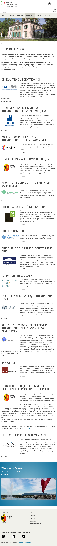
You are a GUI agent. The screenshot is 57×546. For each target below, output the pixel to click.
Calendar (32, 515)
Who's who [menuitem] (20, 15)
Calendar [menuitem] (11, 15)
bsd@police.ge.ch (27, 428)
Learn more (5, 474)
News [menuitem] (2, 15)
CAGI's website (6, 98)
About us (4, 12)
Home (2, 43)
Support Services (15, 43)
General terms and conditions (25, 542)
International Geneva (36, 524)
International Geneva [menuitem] (43, 15)
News (31, 513)
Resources (7, 43)
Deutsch (54, 13)
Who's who (33, 518)
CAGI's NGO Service (7, 101)
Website (5, 130)
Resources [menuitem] (29, 15)
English (54, 9)
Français (54, 11)
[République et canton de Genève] (6, 518)
